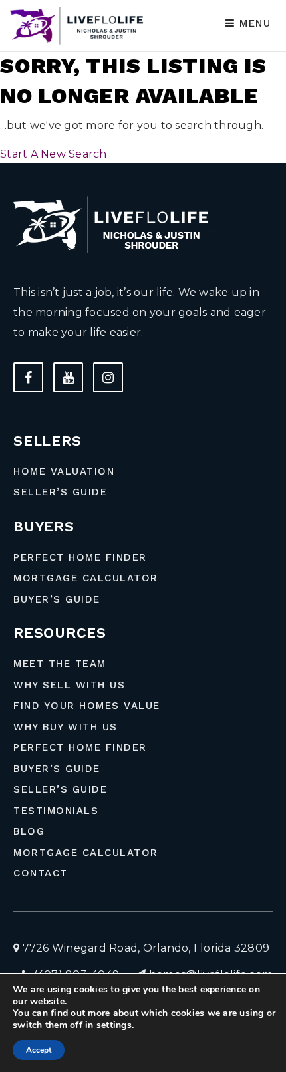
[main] (143, 81)
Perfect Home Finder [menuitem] (80, 557)
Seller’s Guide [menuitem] (60, 492)
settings (114, 1025)
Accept (38, 1050)
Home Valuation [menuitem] (63, 471)
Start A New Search (53, 154)
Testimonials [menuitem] (55, 811)
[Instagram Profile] (108, 377)
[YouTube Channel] (68, 377)
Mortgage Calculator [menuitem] (85, 578)
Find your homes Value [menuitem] (86, 706)
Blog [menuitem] (29, 831)
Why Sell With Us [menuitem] (69, 685)
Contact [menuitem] (40, 873)
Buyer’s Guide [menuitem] (56, 599)
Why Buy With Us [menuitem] (65, 727)
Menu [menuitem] (253, 23)
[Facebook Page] (28, 377)
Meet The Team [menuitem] (59, 664)
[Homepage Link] (79, 25)
